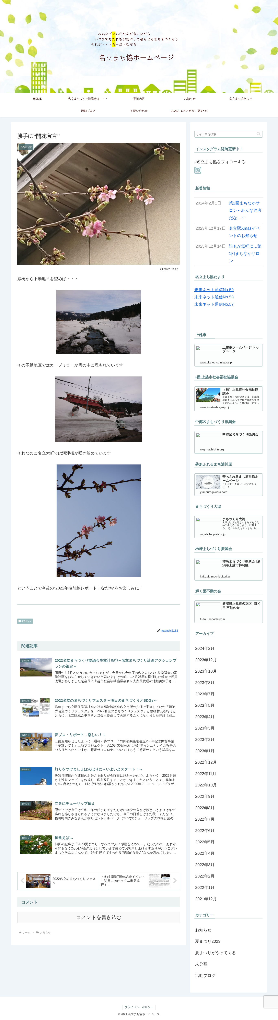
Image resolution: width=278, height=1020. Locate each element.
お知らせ (27, 621)
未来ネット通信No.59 (214, 289)
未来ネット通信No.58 (214, 297)
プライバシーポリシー (139, 1007)
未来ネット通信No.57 (214, 304)
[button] (258, 134)
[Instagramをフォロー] (197, 170)
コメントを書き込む (98, 917)
